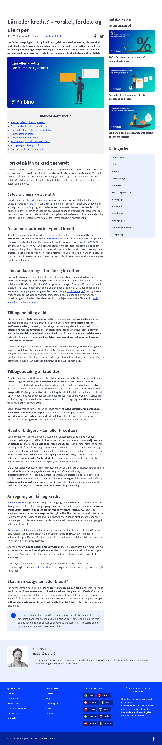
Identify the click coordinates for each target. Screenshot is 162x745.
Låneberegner (52, 703)
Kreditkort (117, 213)
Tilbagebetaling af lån (22, 133)
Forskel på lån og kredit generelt (28, 122)
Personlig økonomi (122, 192)
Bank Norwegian (75, 291)
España (92, 723)
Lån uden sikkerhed (16, 708)
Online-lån (13, 530)
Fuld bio (37, 667)
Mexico (108, 702)
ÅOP (45, 284)
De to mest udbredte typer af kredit (29, 126)
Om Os (48, 708)
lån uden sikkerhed (37, 200)
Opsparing (117, 234)
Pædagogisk (118, 220)
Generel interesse (121, 227)
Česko (106, 716)
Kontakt (49, 713)
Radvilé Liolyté (53, 36)
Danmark (93, 702)
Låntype (49, 693)
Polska (91, 709)
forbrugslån (32, 203)
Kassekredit (12, 713)
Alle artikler (118, 157)
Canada (105, 695)
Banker (116, 171)
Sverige (92, 716)
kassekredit (53, 238)
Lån (114, 164)
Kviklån (10, 693)
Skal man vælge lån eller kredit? (27, 149)
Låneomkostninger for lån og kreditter (31, 129)
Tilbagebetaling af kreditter (25, 137)
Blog (47, 698)
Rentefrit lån (13, 703)
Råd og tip (117, 199)
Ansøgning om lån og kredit (25, 145)
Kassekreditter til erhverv (39, 567)
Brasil (91, 695)
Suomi (106, 709)
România (107, 723)
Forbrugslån (13, 698)
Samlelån (11, 718)
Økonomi (117, 206)
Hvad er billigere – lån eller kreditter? (30, 141)
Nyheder (116, 185)
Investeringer (119, 178)
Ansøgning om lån (17, 502)
